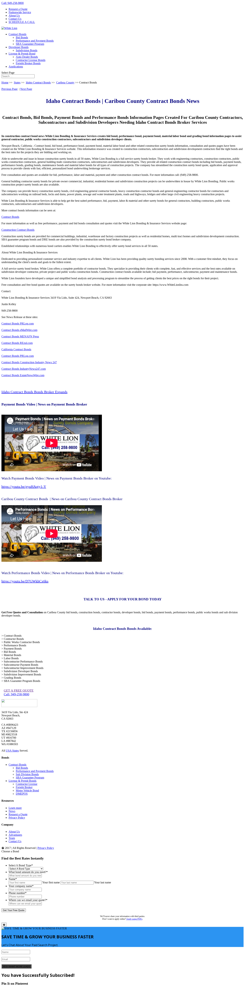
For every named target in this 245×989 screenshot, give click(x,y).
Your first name (51, 882)
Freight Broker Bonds (28, 63)
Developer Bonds (19, 47)
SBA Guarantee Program (30, 43)
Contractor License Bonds (30, 60)
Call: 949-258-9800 (12, 2)
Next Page (26, 89)
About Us (14, 15)
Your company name (21, 886)
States (17, 82)
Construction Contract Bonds (17, 229)
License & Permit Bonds (22, 780)
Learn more (15, 807)
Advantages (15, 834)
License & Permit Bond (22, 53)
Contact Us (15, 18)
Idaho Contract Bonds (38, 82)
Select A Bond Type (21, 865)
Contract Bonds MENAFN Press (20, 336)
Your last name (102, 882)
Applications (16, 66)
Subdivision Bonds (26, 50)
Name (13, 879)
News (12, 811)
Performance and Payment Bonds (35, 40)
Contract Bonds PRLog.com (17, 323)
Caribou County (65, 82)
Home (4, 82)
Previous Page (9, 89)
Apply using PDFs (134, 919)
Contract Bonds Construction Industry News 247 (29, 362)
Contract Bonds (17, 34)
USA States (12, 750)
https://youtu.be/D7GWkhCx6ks (24, 581)
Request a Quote (18, 9)
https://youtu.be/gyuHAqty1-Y (23, 486)
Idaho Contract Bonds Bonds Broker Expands (34, 392)
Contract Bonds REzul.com (17, 342)
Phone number (18, 893)
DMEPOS (22, 793)
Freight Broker (24, 787)
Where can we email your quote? (28, 900)
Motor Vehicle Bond (27, 790)
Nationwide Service (20, 12)
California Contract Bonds (16, 349)
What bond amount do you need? (28, 872)
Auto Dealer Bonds (27, 56)
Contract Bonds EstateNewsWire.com (22, 375)
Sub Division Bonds (27, 774)
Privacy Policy (17, 817)
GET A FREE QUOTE (19, 690)
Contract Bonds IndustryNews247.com (23, 368)
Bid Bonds (22, 37)
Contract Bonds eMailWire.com (19, 330)
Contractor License (26, 784)
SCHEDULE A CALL (22, 22)
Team (12, 838)
